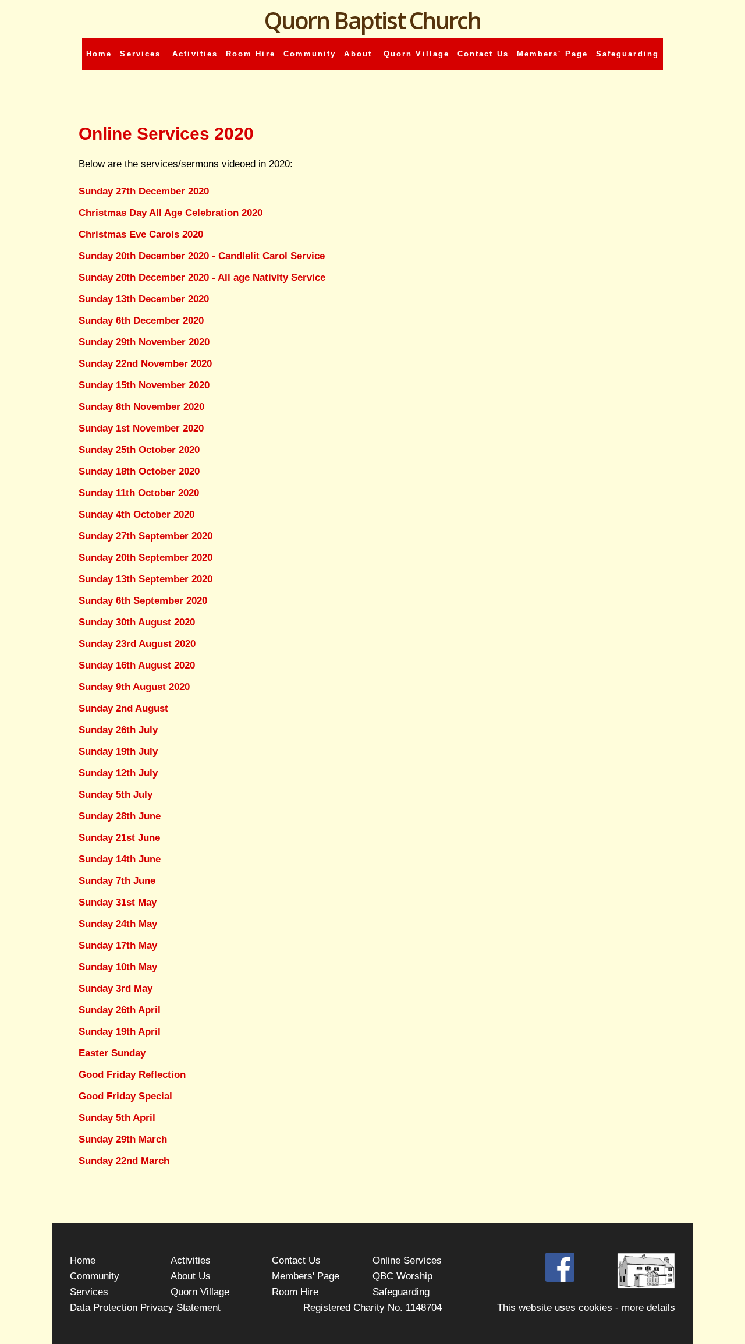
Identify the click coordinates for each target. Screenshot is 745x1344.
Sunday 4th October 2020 (136, 514)
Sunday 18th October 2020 (139, 471)
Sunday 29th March (123, 1139)
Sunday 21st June (119, 837)
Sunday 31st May (118, 902)
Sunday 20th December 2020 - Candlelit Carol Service (202, 255)
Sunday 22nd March (124, 1160)
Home (99, 53)
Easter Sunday (112, 1053)
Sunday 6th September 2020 (143, 600)
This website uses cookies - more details (586, 1307)
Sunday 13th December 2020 (144, 299)
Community (309, 53)
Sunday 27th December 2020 (144, 191)
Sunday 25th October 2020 (139, 449)
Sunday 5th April (117, 1117)
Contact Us (483, 53)
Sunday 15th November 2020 (144, 385)
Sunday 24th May (118, 923)
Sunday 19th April (120, 1031)
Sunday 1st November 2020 (141, 428)
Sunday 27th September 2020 (145, 536)
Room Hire (250, 53)
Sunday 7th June (117, 880)
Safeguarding (627, 53)
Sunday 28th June (120, 816)
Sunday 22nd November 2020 (145, 363)
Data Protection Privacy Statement (145, 1307)
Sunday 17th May (118, 945)
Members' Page (552, 53)
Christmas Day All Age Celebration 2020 (170, 212)
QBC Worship (402, 1276)
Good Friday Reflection (132, 1074)
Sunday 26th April (120, 1010)
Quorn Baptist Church (372, 20)
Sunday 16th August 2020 (137, 665)
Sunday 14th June (120, 859)
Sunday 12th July (118, 773)
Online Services (407, 1260)
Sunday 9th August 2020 (134, 686)
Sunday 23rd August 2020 (137, 643)
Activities (195, 53)
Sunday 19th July (118, 751)
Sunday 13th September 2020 (145, 579)
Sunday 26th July (118, 729)
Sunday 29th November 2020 (144, 342)
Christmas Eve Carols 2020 (141, 234)
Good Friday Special (125, 1096)
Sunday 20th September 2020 (145, 557)
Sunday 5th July (115, 794)
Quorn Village (416, 53)
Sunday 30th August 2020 (137, 622)
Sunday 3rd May (115, 988)
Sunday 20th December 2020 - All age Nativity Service (202, 277)
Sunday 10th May (118, 966)
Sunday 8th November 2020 (141, 406)
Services (142, 53)
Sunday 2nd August (123, 708)
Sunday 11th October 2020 (139, 492)
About (359, 53)
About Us (191, 1276)
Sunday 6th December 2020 (141, 320)
